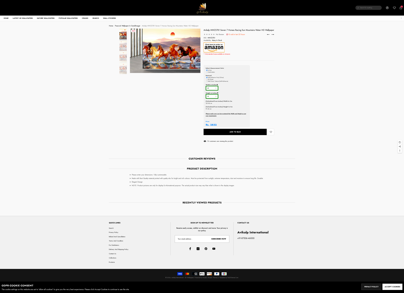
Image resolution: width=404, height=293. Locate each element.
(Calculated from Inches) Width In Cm (219, 101)
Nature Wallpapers (45, 18)
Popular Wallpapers (68, 18)
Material (209, 76)
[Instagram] (198, 248)
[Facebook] (190, 248)
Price (207, 121)
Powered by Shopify (201, 277)
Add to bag (234, 132)
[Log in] (387, 7)
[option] (165, 51)
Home (111, 26)
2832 (213, 125)
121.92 (208, 103)
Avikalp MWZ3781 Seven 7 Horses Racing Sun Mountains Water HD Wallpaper (239, 30)
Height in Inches (222, 93)
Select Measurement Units (215, 68)
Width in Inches (221, 85)
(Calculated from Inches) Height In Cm (219, 107)
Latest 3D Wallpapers (23, 18)
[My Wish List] (394, 7)
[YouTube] (214, 248)
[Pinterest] (206, 248)
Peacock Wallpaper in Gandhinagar (127, 26)
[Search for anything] (368, 8)
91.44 (207, 109)
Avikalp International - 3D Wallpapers (182, 277)
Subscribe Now (218, 239)
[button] (400, 7)
